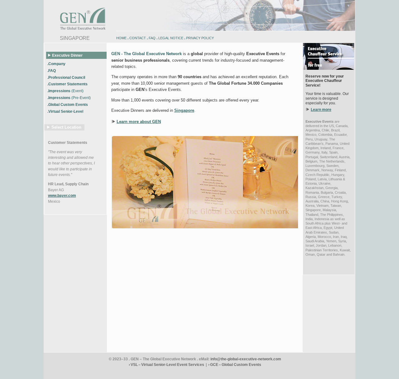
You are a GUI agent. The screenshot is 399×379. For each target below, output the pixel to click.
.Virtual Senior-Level (65, 111)
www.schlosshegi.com (76, 377)
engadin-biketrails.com (183, 372)
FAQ (152, 38)
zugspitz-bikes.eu (288, 372)
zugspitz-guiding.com (317, 372)
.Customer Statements (68, 84)
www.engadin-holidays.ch (96, 372)
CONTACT (137, 38)
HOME (121, 38)
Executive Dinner (67, 55)
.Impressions (65, 91)
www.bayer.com (62, 195)
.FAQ (52, 70)
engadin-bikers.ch (233, 372)
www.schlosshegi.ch (107, 377)
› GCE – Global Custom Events (234, 365)
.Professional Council (66, 77)
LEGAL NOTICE (170, 38)
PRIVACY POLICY (200, 38)
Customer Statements (67, 142)
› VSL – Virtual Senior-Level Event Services (166, 365)
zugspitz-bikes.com (261, 372)
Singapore (184, 110)
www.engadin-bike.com (60, 372)
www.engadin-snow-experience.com (140, 372)
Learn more (321, 109)
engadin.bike (210, 372)
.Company (56, 63)
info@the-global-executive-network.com (245, 359)
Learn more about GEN (139, 121)
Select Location (66, 127)
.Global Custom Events (68, 105)
